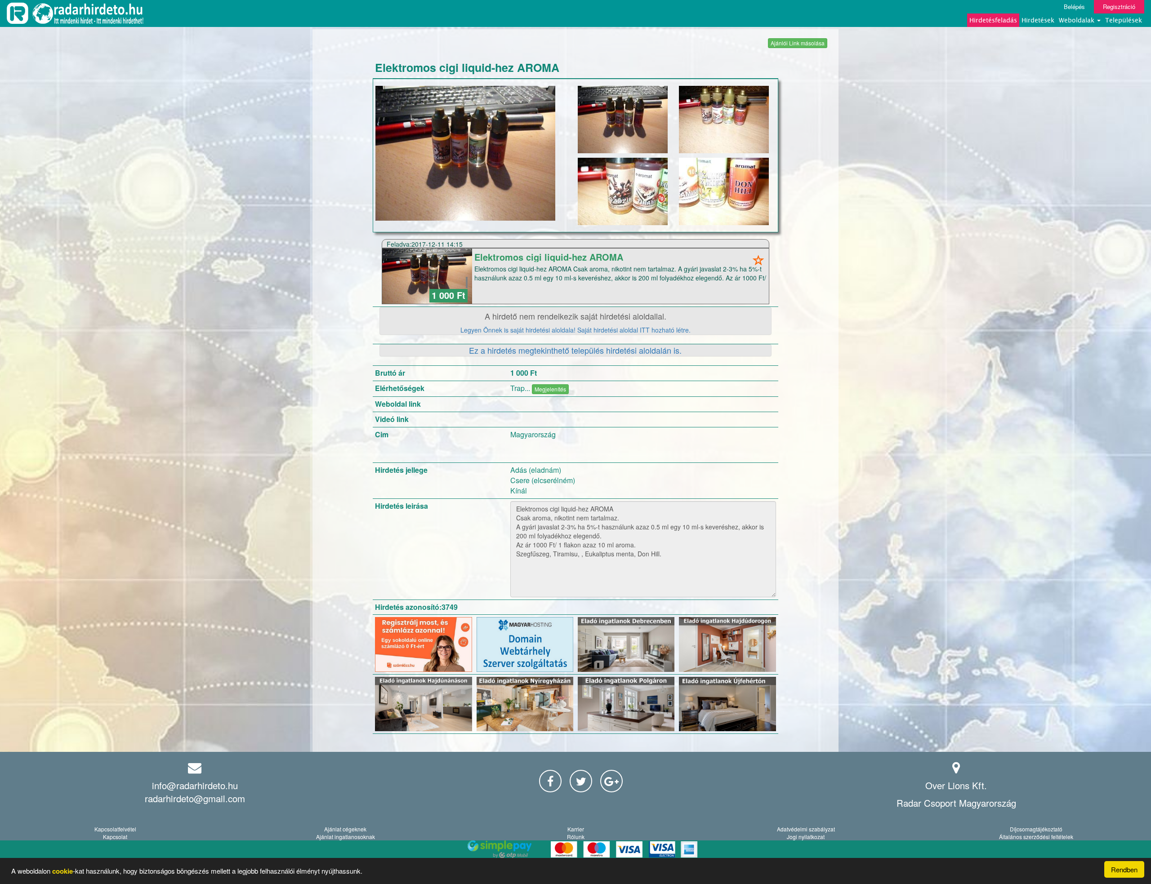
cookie (62, 871)
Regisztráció (1119, 6)
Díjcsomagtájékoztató (1036, 829)
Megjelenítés (550, 389)
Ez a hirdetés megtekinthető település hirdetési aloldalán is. (575, 350)
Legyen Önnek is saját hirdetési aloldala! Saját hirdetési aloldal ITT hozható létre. (575, 329)
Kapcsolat (115, 836)
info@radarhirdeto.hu (195, 785)
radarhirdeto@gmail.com (195, 798)
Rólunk (575, 836)
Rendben (1124, 869)
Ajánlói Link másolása (798, 43)
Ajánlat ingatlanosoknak (345, 836)
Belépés (1074, 6)
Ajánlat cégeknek (345, 829)
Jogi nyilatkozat (806, 836)
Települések (1123, 20)
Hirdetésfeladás (993, 20)
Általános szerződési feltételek (1036, 836)
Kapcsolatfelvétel (115, 829)
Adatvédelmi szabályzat (806, 829)
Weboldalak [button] (1077, 20)
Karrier (575, 829)
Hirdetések (1038, 20)
